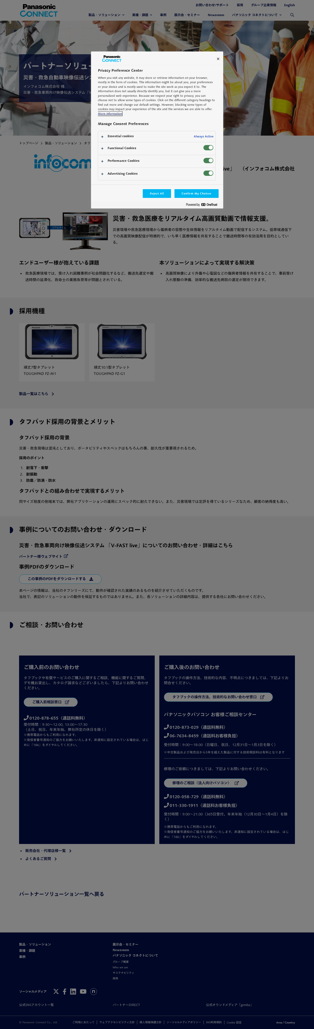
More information (110, 114)
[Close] (218, 59)
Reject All (157, 193)
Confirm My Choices (196, 193)
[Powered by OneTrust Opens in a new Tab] (203, 205)
